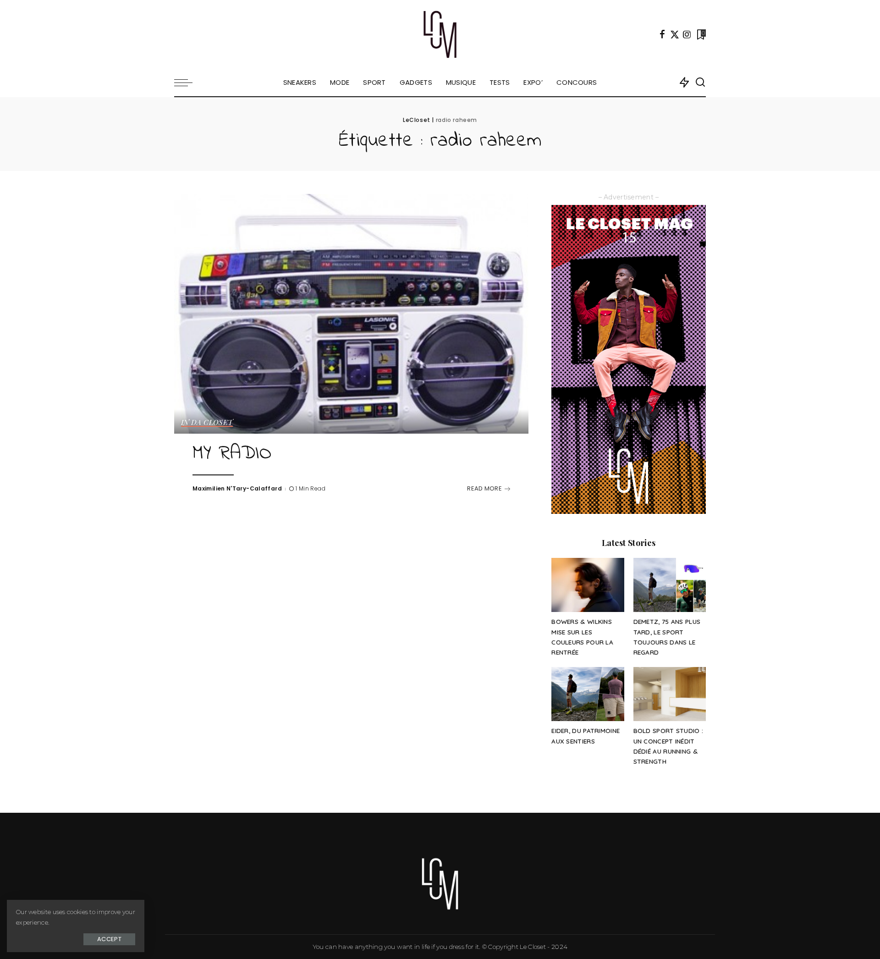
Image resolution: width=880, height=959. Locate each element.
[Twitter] (674, 34)
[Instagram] (687, 34)
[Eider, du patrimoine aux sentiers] (587, 694)
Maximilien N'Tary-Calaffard (237, 488)
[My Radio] (351, 313)
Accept (109, 939)
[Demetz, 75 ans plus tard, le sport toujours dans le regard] (669, 585)
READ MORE (484, 488)
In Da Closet (207, 423)
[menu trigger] (188, 82)
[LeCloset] (440, 34)
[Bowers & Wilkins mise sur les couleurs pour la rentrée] (587, 585)
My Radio (231, 454)
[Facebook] (662, 34)
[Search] (700, 82)
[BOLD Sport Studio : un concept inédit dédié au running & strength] (669, 694)
